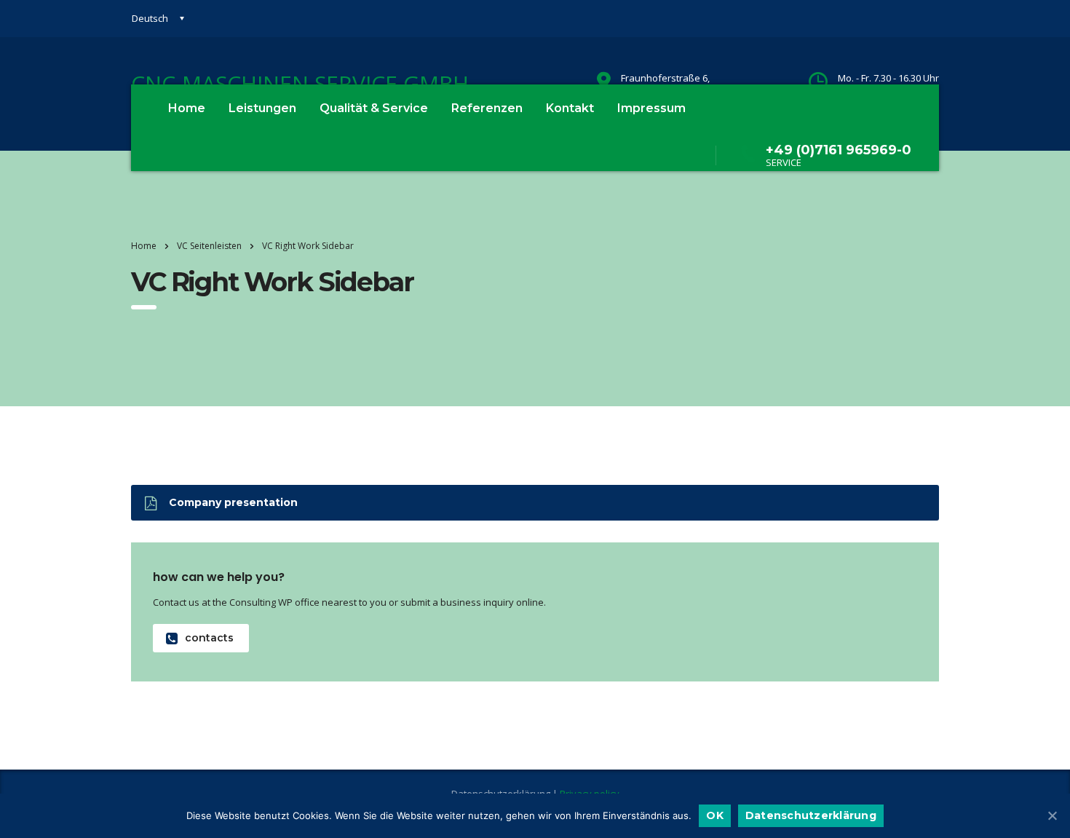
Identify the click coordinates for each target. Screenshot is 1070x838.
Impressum (651, 108)
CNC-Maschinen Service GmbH (300, 83)
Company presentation (233, 502)
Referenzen (487, 108)
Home (186, 108)
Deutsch (150, 18)
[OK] (1052, 815)
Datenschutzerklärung (810, 815)
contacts (209, 637)
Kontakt (570, 108)
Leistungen (262, 108)
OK (715, 815)
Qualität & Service (374, 108)
